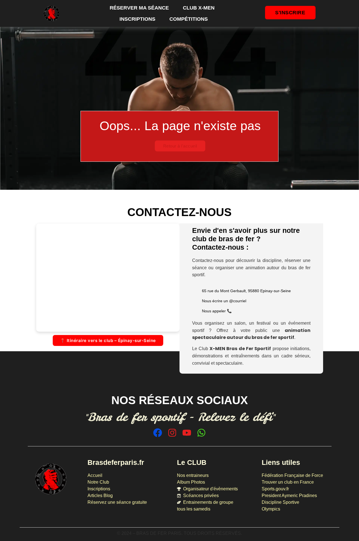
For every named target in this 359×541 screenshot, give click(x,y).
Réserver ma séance (139, 8)
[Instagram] (172, 432)
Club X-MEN (199, 8)
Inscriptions (137, 19)
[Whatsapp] (201, 432)
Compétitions (188, 19)
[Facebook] (157, 432)
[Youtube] (186, 432)
